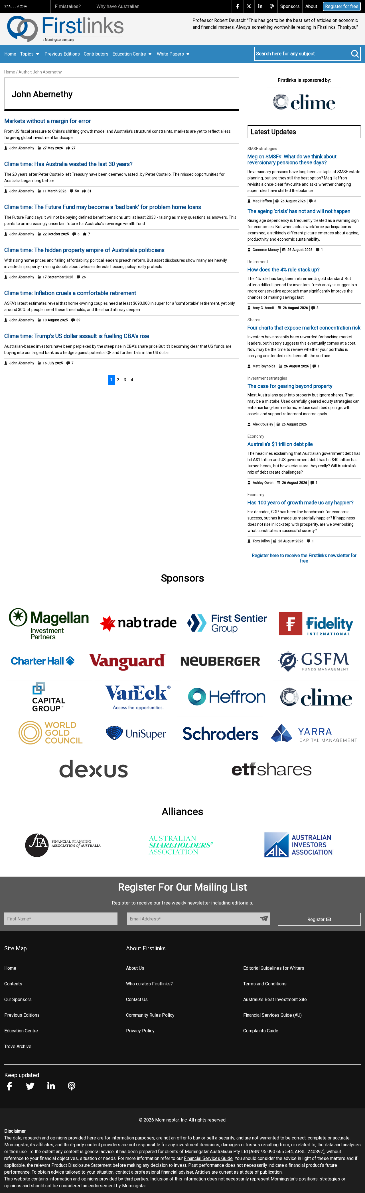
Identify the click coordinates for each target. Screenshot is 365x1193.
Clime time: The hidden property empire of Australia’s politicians (84, 250)
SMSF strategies (262, 148)
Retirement (258, 261)
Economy (256, 436)
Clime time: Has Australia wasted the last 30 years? (68, 164)
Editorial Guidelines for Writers (273, 968)
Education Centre (21, 1031)
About (311, 6)
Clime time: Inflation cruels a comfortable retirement (70, 293)
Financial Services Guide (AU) (272, 1015)
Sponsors (290, 6)
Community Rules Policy (150, 1015)
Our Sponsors (18, 999)
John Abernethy (21, 148)
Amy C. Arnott (263, 308)
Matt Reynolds (264, 366)
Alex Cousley (263, 424)
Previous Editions (62, 54)
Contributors (96, 54)
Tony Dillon (261, 541)
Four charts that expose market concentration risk (304, 328)
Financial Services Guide (208, 1158)
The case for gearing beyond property (290, 386)
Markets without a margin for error (47, 121)
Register (316, 919)
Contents (13, 984)
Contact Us (137, 999)
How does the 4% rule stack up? (284, 270)
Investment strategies (267, 378)
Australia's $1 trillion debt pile (280, 444)
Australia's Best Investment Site (275, 999)
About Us (135, 968)
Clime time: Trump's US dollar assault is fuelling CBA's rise (76, 336)
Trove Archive (17, 1046)
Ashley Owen (263, 483)
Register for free (341, 6)
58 (76, 191)
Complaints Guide (260, 1031)
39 (78, 320)
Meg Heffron (262, 201)
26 (83, 277)
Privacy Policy (140, 1031)
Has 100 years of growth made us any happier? (301, 503)
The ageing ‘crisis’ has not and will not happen (299, 211)
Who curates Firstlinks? (149, 984)
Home (10, 54)
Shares (254, 320)
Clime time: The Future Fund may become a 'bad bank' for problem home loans (102, 207)
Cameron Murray (266, 250)
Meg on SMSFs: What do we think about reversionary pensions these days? (292, 160)
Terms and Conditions (265, 984)
